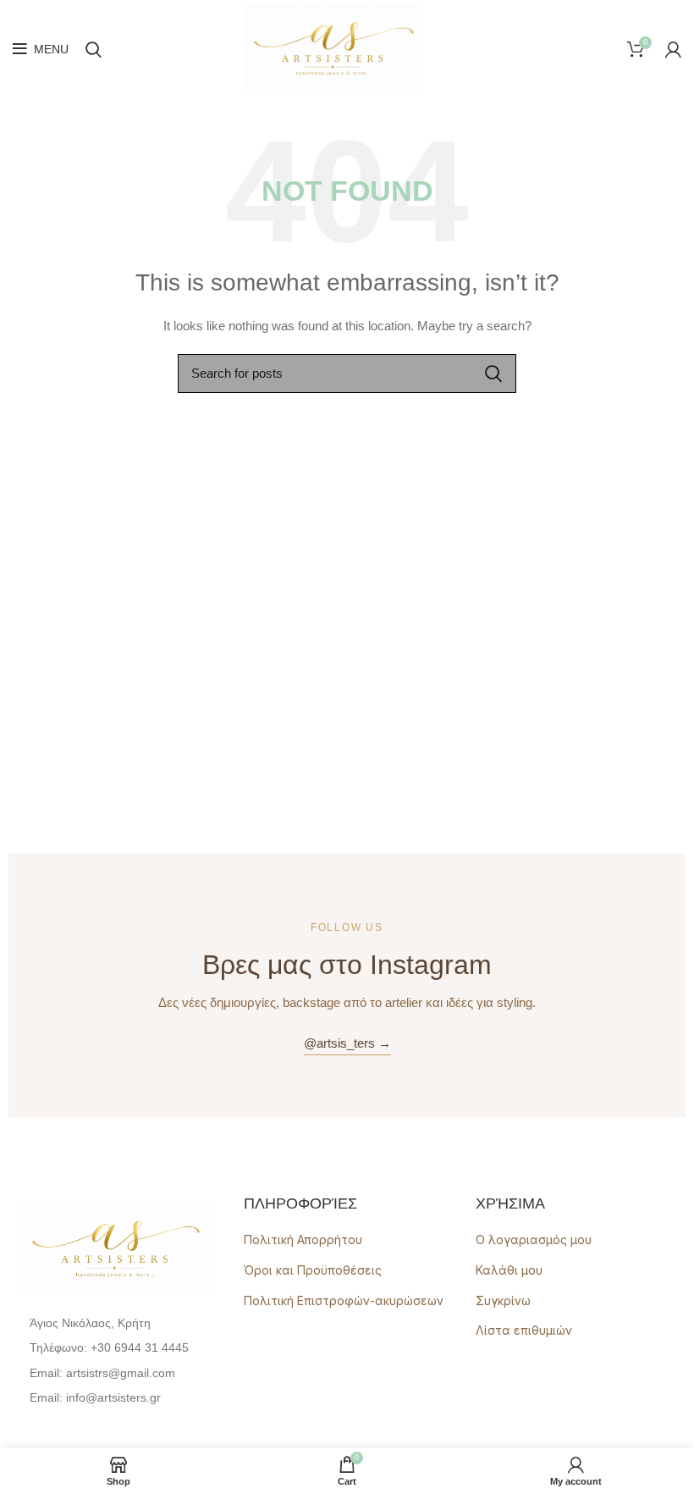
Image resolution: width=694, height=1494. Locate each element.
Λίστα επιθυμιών (524, 1330)
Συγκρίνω (503, 1300)
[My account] (673, 49)
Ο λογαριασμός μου (534, 1239)
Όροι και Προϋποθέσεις (313, 1270)
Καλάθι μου (509, 1270)
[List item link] (115, 1347)
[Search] (93, 49)
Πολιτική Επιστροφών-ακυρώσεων (343, 1300)
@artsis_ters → (347, 1043)
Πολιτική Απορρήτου (303, 1239)
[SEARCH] (493, 373)
